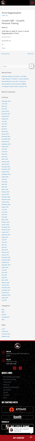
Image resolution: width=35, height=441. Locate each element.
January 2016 (5, 285)
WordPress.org (5, 336)
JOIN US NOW (7, 382)
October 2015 (5, 292)
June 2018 (4, 212)
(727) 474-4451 (11, 364)
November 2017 (6, 229)
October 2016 (5, 262)
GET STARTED (7, 390)
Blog (3, 309)
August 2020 (5, 146)
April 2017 (4, 247)
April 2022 (4, 108)
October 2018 (5, 202)
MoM (3, 312)
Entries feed (5, 331)
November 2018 (6, 199)
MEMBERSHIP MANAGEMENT (11, 387)
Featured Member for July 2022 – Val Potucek (14, 81)
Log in (3, 328)
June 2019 (4, 181)
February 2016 (5, 282)
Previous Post (5, 53)
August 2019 (5, 176)
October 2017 (5, 232)
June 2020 (4, 151)
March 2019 (5, 189)
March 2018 (5, 219)
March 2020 (5, 159)
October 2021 (5, 116)
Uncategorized (5, 317)
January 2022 (5, 111)
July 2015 (4, 300)
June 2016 (4, 272)
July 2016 (4, 270)
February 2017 (5, 252)
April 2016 (4, 277)
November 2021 (6, 113)
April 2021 (4, 129)
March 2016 (5, 280)
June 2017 (4, 242)
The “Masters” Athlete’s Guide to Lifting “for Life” (14, 86)
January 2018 (5, 224)
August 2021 (5, 119)
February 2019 (5, 192)
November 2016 (6, 260)
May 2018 (4, 214)
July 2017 (4, 239)
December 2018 (6, 197)
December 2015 (6, 287)
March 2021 (5, 131)
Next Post (31, 53)
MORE (5, 398)
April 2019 (4, 187)
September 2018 (6, 204)
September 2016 (6, 265)
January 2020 (5, 164)
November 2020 (6, 139)
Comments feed (6, 334)
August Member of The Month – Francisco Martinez (15, 79)
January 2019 (5, 194)
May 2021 (4, 126)
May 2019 (4, 184)
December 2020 (6, 136)
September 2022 (6, 101)
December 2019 (6, 166)
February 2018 (5, 222)
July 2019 (4, 179)
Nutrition (4, 314)
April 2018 (4, 217)
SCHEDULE (6, 395)
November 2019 (6, 169)
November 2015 (6, 290)
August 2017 (5, 237)
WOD (3, 15)
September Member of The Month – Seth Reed (14, 76)
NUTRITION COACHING (9, 380)
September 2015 (6, 295)
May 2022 (4, 106)
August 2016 (5, 267)
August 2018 (5, 207)
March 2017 (5, 249)
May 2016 (4, 275)
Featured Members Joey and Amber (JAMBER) (14, 84)
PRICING (5, 393)
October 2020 (5, 141)
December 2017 (6, 227)
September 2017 (6, 234)
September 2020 (6, 144)
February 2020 (5, 161)
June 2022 (4, 103)
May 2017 (4, 244)
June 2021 (4, 124)
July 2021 (4, 121)
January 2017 (5, 255)
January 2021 (5, 134)
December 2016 (6, 257)
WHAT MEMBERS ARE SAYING (11, 377)
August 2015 (5, 297)
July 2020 (4, 149)
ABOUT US (6, 385)
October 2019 (5, 171)
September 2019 (6, 174)
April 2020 (4, 156)
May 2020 (4, 154)
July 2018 (4, 209)
